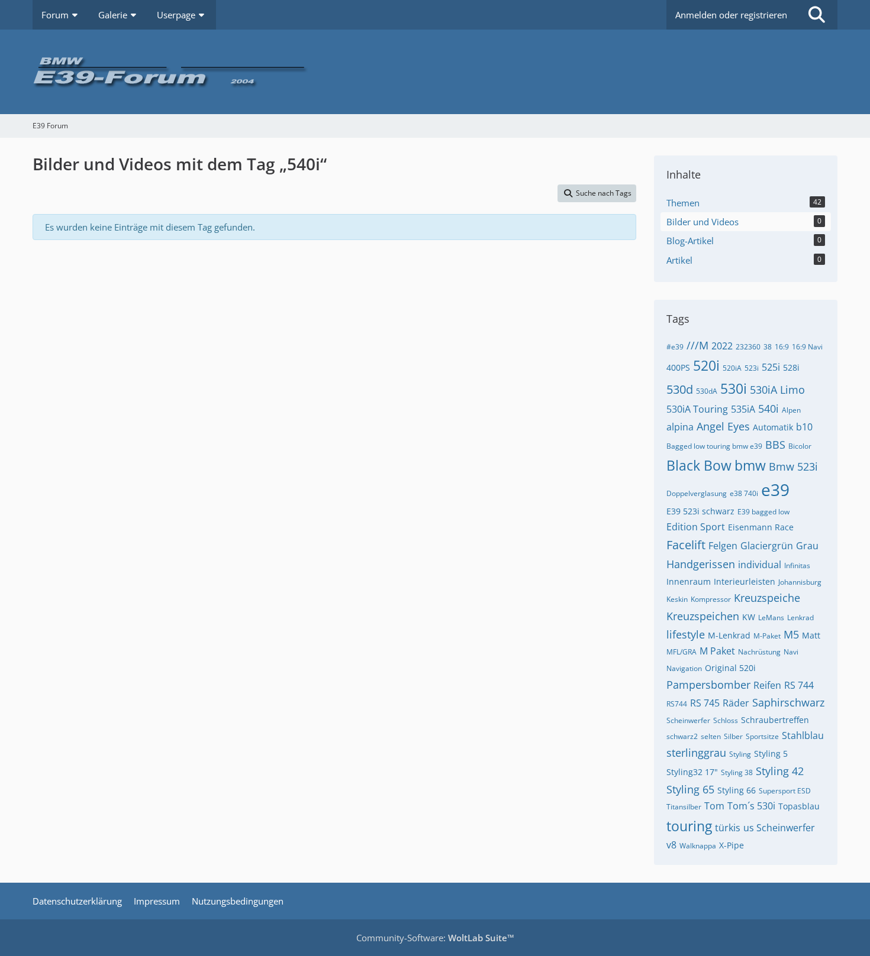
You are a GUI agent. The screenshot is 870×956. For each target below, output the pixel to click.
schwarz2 (682, 736)
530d (679, 389)
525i (771, 367)
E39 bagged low (763, 512)
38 (767, 347)
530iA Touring (697, 409)
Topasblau (799, 806)
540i (768, 408)
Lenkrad (800, 618)
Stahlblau (803, 735)
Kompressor (711, 599)
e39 (775, 489)
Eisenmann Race (761, 527)
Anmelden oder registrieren (731, 15)
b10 (804, 426)
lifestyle (685, 634)
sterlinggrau (696, 753)
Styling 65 (690, 789)
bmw (750, 465)
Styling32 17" (692, 771)
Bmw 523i (793, 466)
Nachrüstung (759, 652)
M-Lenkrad (729, 635)
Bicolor (799, 446)
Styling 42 (780, 771)
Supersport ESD (785, 791)
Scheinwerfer (688, 720)
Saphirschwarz (788, 702)
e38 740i (744, 493)
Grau (807, 545)
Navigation (684, 668)
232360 (748, 347)
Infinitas (797, 565)
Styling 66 (736, 790)
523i (752, 368)
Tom (714, 805)
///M (697, 345)
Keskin (677, 599)
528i (791, 367)
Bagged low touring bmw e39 (714, 446)
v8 (671, 844)
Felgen (722, 545)
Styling (740, 754)
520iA (732, 368)
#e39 (675, 347)
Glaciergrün (766, 545)
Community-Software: (435, 938)
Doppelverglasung (696, 493)
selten (711, 736)
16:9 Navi (807, 347)
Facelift (685, 545)
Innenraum (688, 581)
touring (689, 825)
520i (706, 365)
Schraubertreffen (775, 719)
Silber (733, 736)
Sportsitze (762, 736)
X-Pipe (731, 845)
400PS (678, 367)
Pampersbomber (708, 685)
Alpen (791, 410)
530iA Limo (777, 390)
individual (759, 564)
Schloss (725, 720)
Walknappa (697, 846)
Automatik (773, 427)
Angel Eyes (723, 426)
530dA (706, 391)
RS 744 (799, 685)
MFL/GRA (681, 652)
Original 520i (730, 667)
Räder (736, 702)
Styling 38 (737, 772)
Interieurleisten (744, 581)
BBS (775, 445)
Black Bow (699, 465)
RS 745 (705, 702)
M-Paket (767, 636)
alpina (680, 426)
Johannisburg (799, 582)
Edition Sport (695, 526)
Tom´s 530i (751, 805)
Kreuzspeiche (767, 598)
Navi (791, 652)
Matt (811, 635)
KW (748, 617)
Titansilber (683, 807)
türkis (727, 827)
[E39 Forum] (435, 71)
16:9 (782, 347)
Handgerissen (700, 564)
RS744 (676, 704)
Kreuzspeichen (702, 616)
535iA (743, 409)
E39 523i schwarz (700, 511)
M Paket (717, 650)
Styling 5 (771, 753)
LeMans (771, 618)
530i (733, 388)
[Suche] (816, 15)
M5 (791, 634)
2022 (722, 345)
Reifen (767, 685)
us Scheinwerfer (779, 827)
